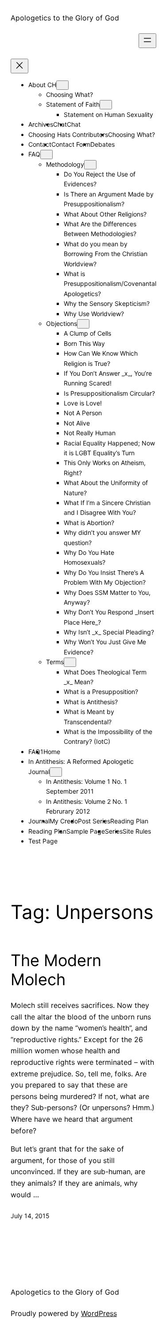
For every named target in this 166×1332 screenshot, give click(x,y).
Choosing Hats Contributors (68, 134)
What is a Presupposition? (101, 691)
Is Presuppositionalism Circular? (109, 393)
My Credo (64, 821)
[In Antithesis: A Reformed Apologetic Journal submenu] (56, 772)
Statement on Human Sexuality (108, 114)
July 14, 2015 (30, 1216)
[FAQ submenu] (46, 154)
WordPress (99, 1313)
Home (51, 751)
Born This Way (84, 343)
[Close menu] (19, 66)
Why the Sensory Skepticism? (107, 303)
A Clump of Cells (87, 333)
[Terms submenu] (70, 662)
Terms (55, 662)
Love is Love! (83, 403)
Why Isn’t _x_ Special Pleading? (109, 632)
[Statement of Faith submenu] (106, 104)
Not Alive (77, 423)
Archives (40, 124)
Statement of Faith (73, 104)
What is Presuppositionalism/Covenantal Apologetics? (110, 283)
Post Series (94, 821)
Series (114, 831)
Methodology (65, 164)
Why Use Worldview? (94, 313)
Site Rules (137, 831)
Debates (102, 144)
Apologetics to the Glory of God (65, 17)
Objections (61, 323)
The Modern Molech (56, 970)
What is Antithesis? (91, 702)
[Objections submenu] (83, 324)
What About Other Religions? (105, 214)
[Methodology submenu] (90, 164)
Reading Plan (129, 821)
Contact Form (70, 144)
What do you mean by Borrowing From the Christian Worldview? (105, 254)
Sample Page (85, 831)
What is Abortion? (89, 522)
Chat (74, 124)
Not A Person (83, 413)
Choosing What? (69, 94)
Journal (39, 821)
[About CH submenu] (62, 85)
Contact (39, 144)
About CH (42, 84)
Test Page (43, 841)
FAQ (34, 154)
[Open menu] (147, 40)
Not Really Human (90, 433)
